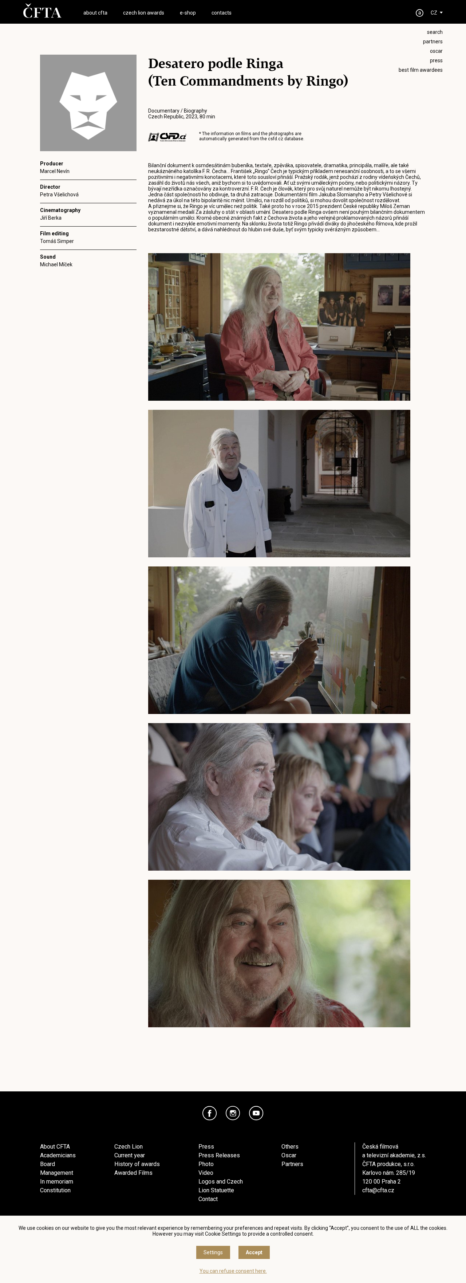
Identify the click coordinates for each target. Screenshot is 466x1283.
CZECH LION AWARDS (143, 13)
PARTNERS (433, 41)
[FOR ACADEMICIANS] (419, 13)
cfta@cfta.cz (378, 1190)
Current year (129, 1155)
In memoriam (56, 1181)
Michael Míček (56, 264)
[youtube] (256, 1113)
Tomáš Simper (57, 241)
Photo (206, 1164)
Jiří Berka (51, 218)
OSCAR (436, 51)
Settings (213, 1252)
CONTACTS (222, 13)
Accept (254, 1252)
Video (205, 1172)
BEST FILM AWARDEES (421, 70)
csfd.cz (275, 138)
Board (47, 1164)
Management (56, 1172)
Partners (292, 1164)
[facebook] (209, 1113)
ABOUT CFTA (95, 13)
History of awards (137, 1164)
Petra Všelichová (59, 194)
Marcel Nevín (55, 171)
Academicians (58, 1155)
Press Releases (219, 1155)
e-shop (188, 13)
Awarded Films (133, 1172)
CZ (434, 13)
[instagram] (233, 1113)
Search (435, 32)
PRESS (436, 60)
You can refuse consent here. (233, 1271)
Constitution (55, 1190)
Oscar (288, 1155)
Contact (208, 1199)
